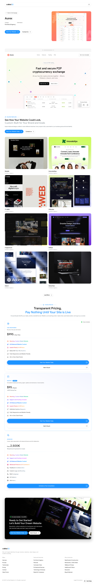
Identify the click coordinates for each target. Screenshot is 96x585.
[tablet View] (83, 104)
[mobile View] (87, 104)
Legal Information (78, 580)
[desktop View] (79, 104)
